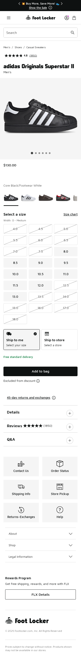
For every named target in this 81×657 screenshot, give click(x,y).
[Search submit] (72, 32)
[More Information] (50, 7)
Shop (12, 545)
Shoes (18, 47)
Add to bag (40, 371)
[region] (40, 5)
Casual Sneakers (36, 47)
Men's (6, 47)
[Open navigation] (8, 17)
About (13, 533)
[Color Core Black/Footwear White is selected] (11, 197)
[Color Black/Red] (63, 197)
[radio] (21, 339)
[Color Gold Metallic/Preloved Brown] (45, 197)
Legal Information (21, 556)
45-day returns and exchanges (28, 397)
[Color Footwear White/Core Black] (28, 197)
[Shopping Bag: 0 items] (74, 17)
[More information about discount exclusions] (38, 381)
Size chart (71, 214)
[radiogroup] (40, 339)
